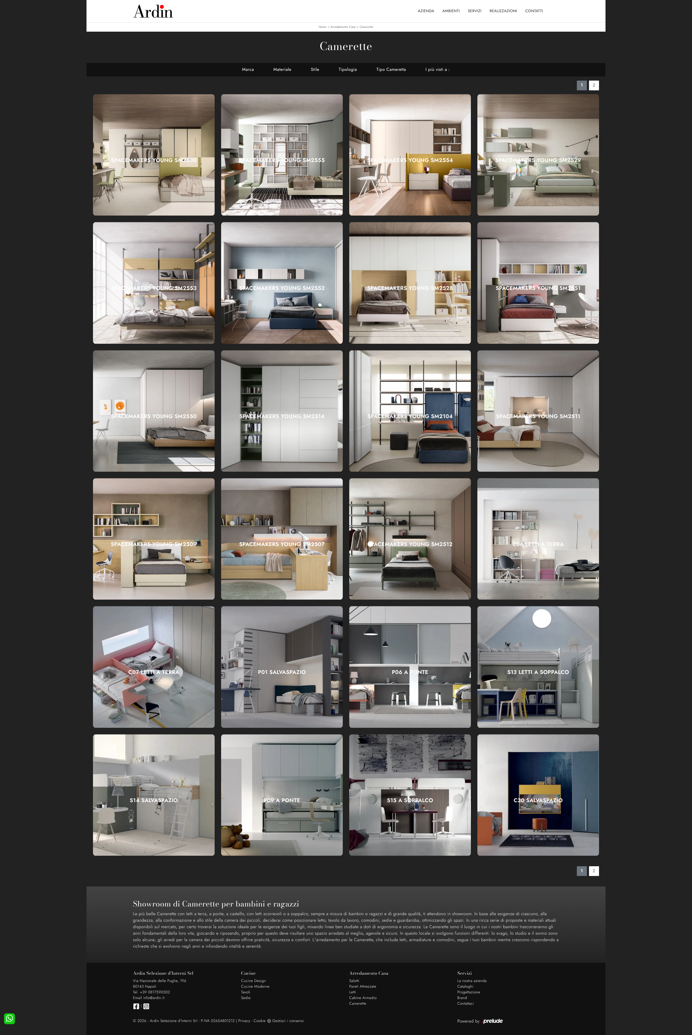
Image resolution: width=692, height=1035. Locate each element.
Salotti (354, 981)
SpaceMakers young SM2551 (538, 288)
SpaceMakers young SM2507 (282, 544)
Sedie (246, 998)
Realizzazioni (503, 11)
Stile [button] (315, 70)
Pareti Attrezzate (362, 986)
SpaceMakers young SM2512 (410, 544)
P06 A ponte (410, 672)
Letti (352, 992)
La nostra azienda (472, 981)
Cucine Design (253, 981)
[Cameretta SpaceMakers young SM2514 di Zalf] (282, 411)
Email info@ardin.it (148, 998)
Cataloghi (465, 986)
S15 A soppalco (410, 800)
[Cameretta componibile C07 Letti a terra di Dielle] (154, 667)
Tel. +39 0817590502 (151, 992)
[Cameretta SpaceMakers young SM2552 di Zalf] (282, 283)
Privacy (244, 1021)
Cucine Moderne (255, 986)
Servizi (474, 11)
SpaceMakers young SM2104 (410, 416)
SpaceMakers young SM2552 (282, 288)
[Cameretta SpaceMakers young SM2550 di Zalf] (154, 411)
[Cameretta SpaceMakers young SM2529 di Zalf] (538, 155)
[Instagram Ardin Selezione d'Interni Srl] (146, 1006)
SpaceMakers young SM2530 (154, 160)
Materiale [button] (282, 70)
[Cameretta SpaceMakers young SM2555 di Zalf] (282, 155)
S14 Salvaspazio (154, 800)
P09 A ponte (282, 800)
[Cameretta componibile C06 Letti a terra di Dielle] (538, 539)
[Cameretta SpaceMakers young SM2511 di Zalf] (538, 411)
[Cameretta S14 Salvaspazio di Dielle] (154, 795)
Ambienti (451, 11)
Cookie (259, 1021)
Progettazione (468, 992)
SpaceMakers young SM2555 (282, 160)
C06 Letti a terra (538, 544)
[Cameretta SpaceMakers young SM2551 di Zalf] (538, 283)
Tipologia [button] (348, 70)
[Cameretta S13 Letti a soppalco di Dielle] (538, 667)
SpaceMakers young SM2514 (281, 416)
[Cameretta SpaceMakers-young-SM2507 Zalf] (282, 539)
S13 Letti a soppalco (538, 672)
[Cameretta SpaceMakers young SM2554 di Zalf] (410, 155)
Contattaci (465, 1003)
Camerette (366, 27)
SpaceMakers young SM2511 (538, 416)
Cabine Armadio (363, 998)
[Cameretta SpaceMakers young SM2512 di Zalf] (410, 539)
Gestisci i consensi (288, 1021)
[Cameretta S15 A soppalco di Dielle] (410, 795)
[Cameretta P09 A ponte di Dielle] (282, 795)
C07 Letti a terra (153, 672)
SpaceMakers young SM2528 (410, 288)
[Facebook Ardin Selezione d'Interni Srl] (136, 1006)
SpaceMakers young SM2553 (154, 288)
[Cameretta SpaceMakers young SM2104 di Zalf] (410, 411)
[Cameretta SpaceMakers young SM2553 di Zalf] (154, 283)
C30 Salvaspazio (538, 800)
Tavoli (245, 992)
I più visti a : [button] (437, 70)
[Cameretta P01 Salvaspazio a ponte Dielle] (282, 667)
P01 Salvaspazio (282, 672)
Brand (462, 998)
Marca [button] (248, 70)
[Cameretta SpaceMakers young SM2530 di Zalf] (154, 155)
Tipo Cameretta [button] (391, 70)
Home (323, 27)
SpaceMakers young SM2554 (410, 160)
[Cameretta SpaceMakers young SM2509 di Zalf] (154, 539)
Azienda (426, 11)
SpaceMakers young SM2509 (154, 544)
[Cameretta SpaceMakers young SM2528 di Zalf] (410, 283)
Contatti (534, 11)
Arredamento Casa (343, 27)
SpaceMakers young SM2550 (154, 416)
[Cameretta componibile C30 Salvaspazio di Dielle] (538, 795)
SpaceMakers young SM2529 (538, 160)
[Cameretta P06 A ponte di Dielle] (410, 667)
